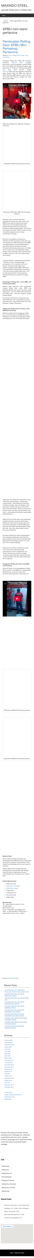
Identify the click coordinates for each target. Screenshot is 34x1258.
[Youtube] (12, 1151)
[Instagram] (7, 1151)
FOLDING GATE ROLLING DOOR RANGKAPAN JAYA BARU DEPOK (14, 1015)
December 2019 (9, 1065)
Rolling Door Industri (12, 888)
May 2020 (7, 1053)
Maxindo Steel (17, 62)
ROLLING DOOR (13, 978)
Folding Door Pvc (9, 1097)
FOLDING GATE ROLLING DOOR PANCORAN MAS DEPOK (14, 1003)
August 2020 (8, 1047)
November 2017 (9, 1087)
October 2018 (8, 1076)
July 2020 (7, 1049)
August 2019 (8, 1071)
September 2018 (9, 1078)
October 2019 (8, 1069)
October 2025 (8, 1040)
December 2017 (9, 1085)
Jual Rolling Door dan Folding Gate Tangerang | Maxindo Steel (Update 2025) (17, 991)
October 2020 (8, 1042)
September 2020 (9, 1045)
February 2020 (9, 1060)
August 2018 (8, 1080)
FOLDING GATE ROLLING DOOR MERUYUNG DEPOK (14, 995)
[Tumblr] (22, 1151)
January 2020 (8, 1062)
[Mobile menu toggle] (31, 15)
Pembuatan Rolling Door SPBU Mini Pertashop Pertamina (16, 46)
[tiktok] (27, 1151)
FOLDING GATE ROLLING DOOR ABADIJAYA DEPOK (14, 1027)
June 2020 (8, 1051)
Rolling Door (8, 1099)
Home (6, 21)
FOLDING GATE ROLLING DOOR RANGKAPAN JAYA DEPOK (14, 1011)
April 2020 (7, 1056)
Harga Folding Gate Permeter (13, 1095)
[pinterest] (17, 1151)
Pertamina (6, 71)
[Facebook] (3, 1151)
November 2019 (9, 1067)
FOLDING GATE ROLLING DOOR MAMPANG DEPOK (14, 1007)
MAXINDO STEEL (14, 5)
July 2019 (7, 1074)
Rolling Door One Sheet (13, 886)
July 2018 (7, 1082)
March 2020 (8, 1058)
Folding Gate (8, 1092)
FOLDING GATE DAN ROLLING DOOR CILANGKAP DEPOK (16, 1019)
